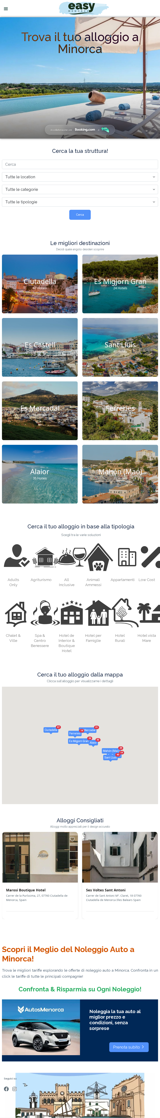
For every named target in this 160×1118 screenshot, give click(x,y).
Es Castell (40, 345)
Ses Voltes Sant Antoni (25, 890)
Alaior (39, 471)
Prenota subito (127, 1047)
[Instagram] (14, 1088)
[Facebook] (6, 1088)
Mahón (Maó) (120, 471)
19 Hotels (120, 415)
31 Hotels (40, 415)
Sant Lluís (120, 345)
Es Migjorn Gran (120, 281)
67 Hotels (40, 288)
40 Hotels (120, 352)
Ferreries (120, 408)
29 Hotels (120, 478)
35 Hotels (40, 478)
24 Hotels (120, 288)
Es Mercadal (40, 408)
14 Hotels (40, 352)
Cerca (80, 214)
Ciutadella (40, 281)
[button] (75, 733)
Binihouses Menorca (104, 890)
